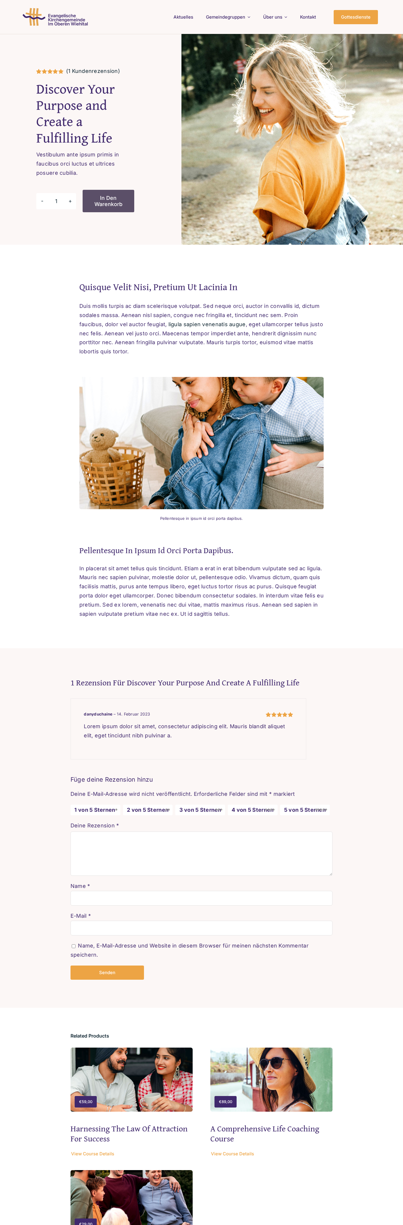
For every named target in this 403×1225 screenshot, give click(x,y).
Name (80, 886)
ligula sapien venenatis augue (206, 324)
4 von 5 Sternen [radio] (252, 810)
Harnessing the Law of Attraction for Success (129, 1133)
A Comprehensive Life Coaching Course (264, 1133)
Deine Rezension (95, 825)
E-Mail (81, 916)
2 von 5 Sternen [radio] (147, 810)
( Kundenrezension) (93, 71)
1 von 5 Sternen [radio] (94, 810)
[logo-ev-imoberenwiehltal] (56, 10)
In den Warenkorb (108, 201)
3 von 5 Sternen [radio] (200, 810)
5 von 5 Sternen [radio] (305, 810)
